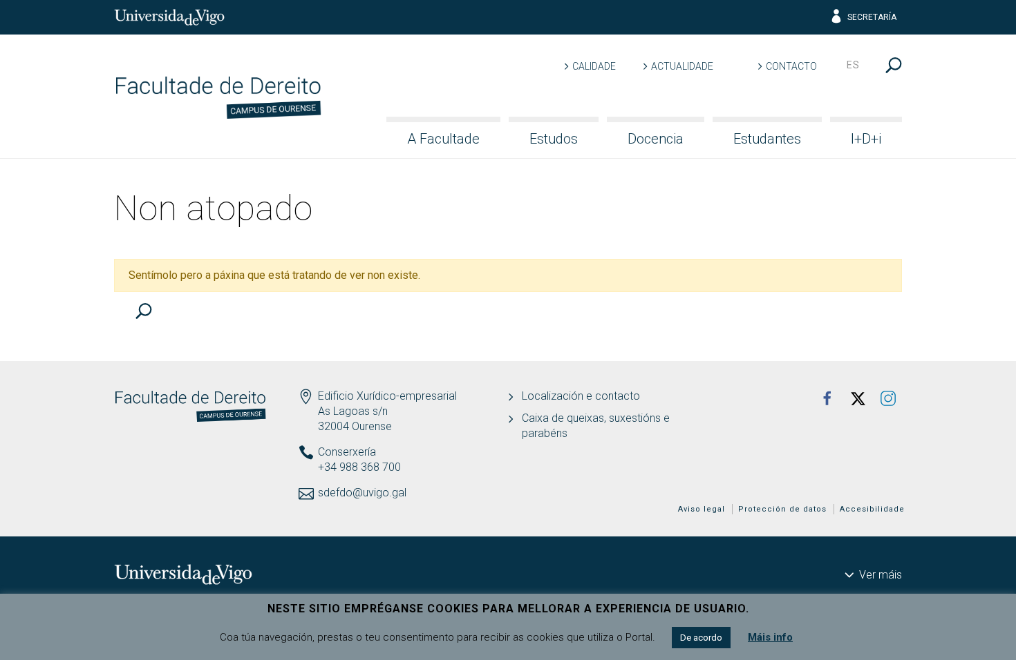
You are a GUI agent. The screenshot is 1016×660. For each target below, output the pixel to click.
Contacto (791, 66)
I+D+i (866, 138)
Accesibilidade (872, 509)
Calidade (594, 66)
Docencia (656, 138)
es (853, 64)
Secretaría (871, 17)
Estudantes (767, 138)
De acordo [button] (701, 637)
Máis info (770, 637)
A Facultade (443, 138)
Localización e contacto (581, 395)
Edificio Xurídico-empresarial (387, 395)
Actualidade (682, 66)
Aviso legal (701, 509)
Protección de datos (782, 509)
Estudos (553, 138)
